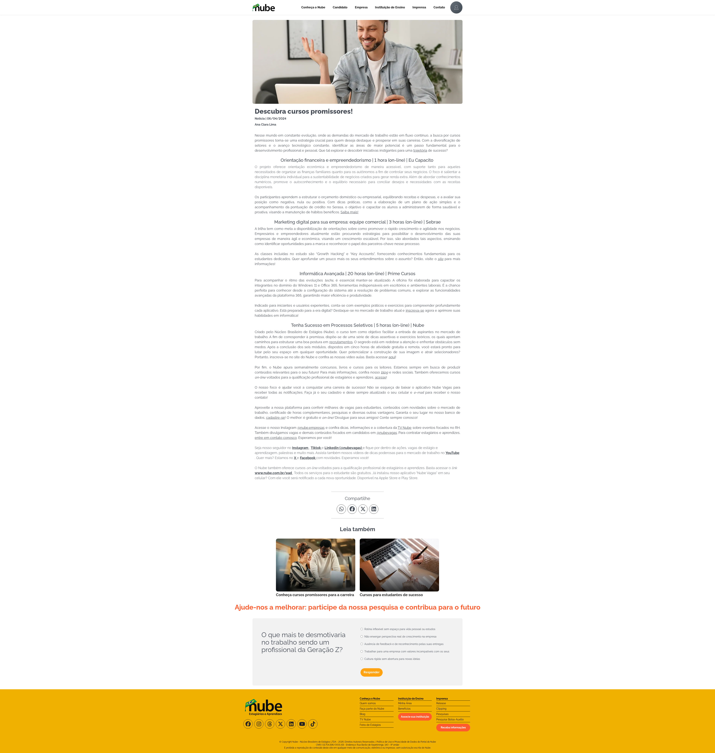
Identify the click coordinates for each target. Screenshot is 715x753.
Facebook (308, 458)
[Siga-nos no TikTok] (312, 724)
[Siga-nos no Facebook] (248, 724)
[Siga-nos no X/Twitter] (280, 724)
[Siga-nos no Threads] (269, 724)
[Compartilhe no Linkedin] (373, 509)
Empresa (361, 7)
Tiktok (316, 448)
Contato (439, 7)
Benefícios (404, 708)
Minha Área (405, 703)
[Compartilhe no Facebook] (352, 509)
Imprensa (419, 7)
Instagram (300, 448)
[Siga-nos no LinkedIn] (291, 724)
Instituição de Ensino (390, 7)
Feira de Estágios (370, 724)
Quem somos (368, 703)
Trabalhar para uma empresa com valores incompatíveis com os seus (406, 651)
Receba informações (453, 727)
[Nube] (275, 7)
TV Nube (365, 719)
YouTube (452, 453)
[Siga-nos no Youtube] (302, 724)
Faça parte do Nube (372, 708)
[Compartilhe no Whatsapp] (341, 509)
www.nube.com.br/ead (274, 473)
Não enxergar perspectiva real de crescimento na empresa (400, 636)
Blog (362, 714)
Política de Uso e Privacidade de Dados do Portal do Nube (406, 742)
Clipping (441, 708)
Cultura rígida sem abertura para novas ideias (392, 658)
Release (441, 703)
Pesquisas (442, 714)
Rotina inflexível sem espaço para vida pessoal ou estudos (399, 629)
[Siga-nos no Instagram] (258, 724)
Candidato (340, 7)
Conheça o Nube (313, 7)
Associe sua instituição (415, 716)
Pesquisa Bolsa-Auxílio (450, 719)
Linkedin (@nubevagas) (344, 448)
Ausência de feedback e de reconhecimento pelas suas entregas (404, 644)
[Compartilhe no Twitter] (363, 509)
